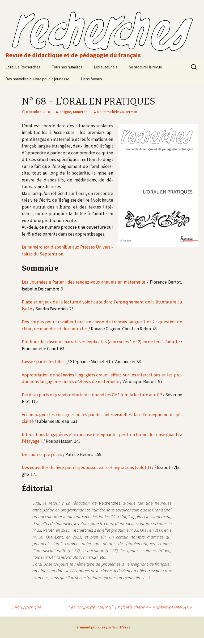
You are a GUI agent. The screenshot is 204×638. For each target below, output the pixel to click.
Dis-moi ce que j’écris (42, 454)
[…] (146, 577)
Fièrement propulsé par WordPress (102, 627)
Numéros (80, 111)
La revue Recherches (22, 67)
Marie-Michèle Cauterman (117, 111)
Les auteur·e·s (105, 67)
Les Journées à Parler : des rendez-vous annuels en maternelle (84, 282)
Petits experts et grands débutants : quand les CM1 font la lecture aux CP (92, 395)
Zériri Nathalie (23, 607)
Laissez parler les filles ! (44, 361)
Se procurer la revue (145, 67)
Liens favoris (91, 78)
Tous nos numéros (67, 67)
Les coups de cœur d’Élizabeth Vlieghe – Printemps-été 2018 (134, 607)
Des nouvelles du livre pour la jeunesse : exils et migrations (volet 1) (86, 467)
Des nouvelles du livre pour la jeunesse (37, 78)
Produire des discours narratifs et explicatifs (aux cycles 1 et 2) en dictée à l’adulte (101, 342)
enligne (65, 111)
